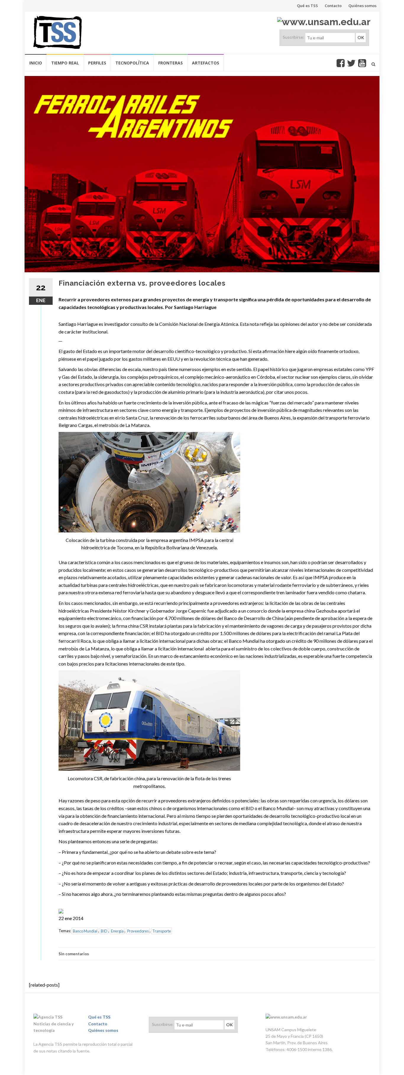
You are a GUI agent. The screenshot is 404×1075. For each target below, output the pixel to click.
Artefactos (205, 63)
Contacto (333, 5)
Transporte (161, 930)
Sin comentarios (74, 953)
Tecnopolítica (132, 63)
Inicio (35, 63)
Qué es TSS (307, 5)
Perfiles (97, 63)
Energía (117, 930)
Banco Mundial (85, 930)
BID (104, 930)
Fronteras (170, 63)
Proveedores (138, 930)
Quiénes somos (362, 5)
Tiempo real (65, 63)
